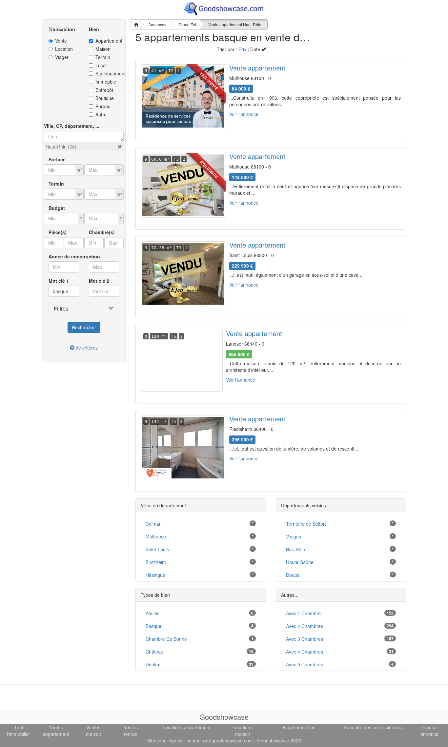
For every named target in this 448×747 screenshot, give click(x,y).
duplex (153, 664)
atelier (152, 613)
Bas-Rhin (295, 549)
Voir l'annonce (243, 114)
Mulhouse (156, 536)
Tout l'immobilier (18, 730)
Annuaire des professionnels (373, 727)
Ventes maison (93, 730)
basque (153, 626)
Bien (94, 29)
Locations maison (243, 730)
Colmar (153, 523)
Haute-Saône (300, 562)
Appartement (107, 40)
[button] (119, 146)
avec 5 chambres (304, 664)
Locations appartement (187, 727)
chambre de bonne (166, 639)
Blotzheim (156, 562)
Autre (101, 114)
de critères (86, 347)
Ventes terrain (131, 730)
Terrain (102, 57)
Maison (103, 49)
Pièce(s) (58, 232)
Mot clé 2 (99, 280)
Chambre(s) (102, 232)
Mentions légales (164, 740)
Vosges (293, 536)
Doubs (292, 575)
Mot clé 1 (59, 280)
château (154, 651)
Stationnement (107, 73)
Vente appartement (257, 67)
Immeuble (105, 81)
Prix (242, 49)
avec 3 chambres (304, 639)
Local (101, 65)
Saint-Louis (157, 549)
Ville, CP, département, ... (71, 126)
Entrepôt (104, 90)
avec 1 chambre (303, 613)
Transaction (62, 29)
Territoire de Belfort (306, 523)
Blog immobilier (299, 727)
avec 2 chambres (304, 626)
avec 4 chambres (304, 651)
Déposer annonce (429, 730)
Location (64, 49)
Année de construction (74, 256)
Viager (62, 57)
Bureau (103, 106)
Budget (57, 208)
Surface (57, 159)
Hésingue (155, 575)
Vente (61, 40)
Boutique (104, 98)
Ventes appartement (56, 730)
